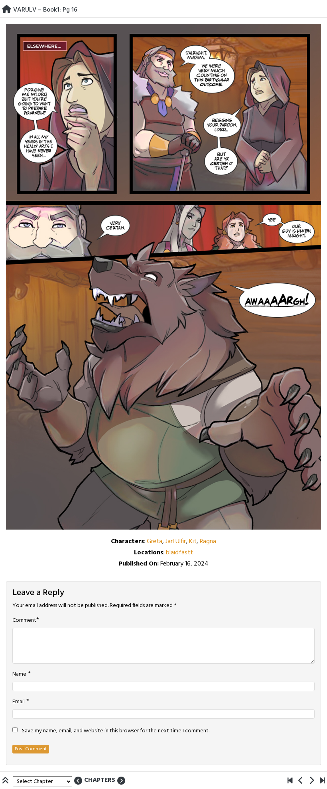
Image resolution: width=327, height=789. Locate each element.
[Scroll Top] (6, 781)
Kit (193, 541)
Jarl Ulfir (175, 541)
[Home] (6, 10)
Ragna (208, 541)
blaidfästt (179, 553)
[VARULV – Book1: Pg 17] (311, 781)
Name (19, 674)
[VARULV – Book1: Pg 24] (322, 781)
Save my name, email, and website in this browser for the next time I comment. (115, 731)
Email (18, 702)
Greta (154, 541)
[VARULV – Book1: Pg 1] (290, 781)
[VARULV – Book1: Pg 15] (300, 781)
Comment (24, 621)
